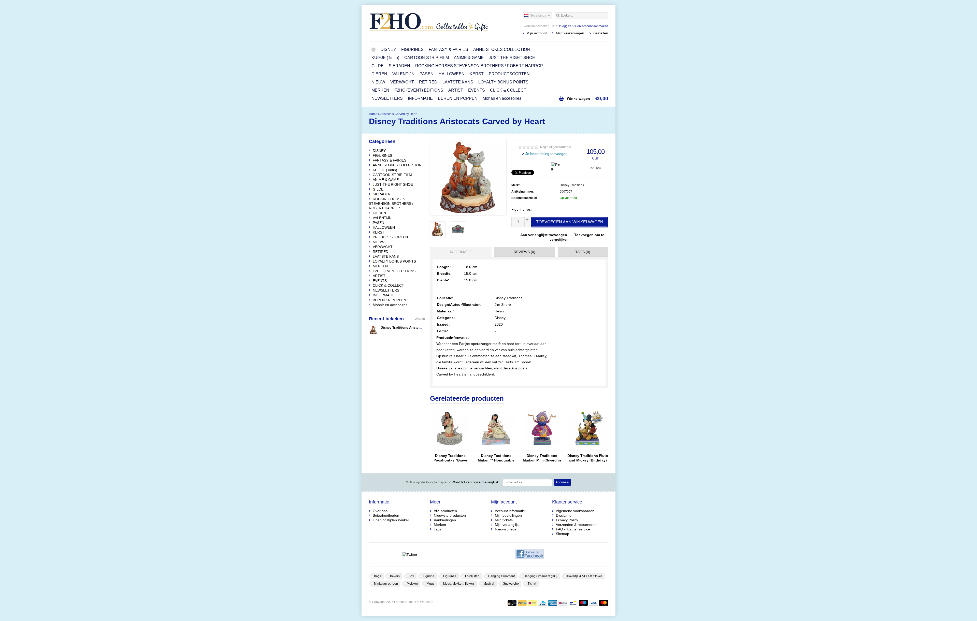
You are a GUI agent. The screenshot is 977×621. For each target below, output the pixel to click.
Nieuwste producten (450, 515)
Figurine (428, 576)
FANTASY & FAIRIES (448, 49)
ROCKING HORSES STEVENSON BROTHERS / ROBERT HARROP (479, 66)
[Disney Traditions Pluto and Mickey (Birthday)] (587, 448)
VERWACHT (402, 82)
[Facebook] (529, 554)
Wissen (420, 319)
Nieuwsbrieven (507, 529)
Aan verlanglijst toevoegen (544, 235)
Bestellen (600, 33)
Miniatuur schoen (386, 583)
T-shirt (532, 583)
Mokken (412, 583)
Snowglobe (511, 583)
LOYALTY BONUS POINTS (503, 82)
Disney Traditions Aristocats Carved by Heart (416, 327)
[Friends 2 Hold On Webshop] (429, 23)
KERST (477, 74)
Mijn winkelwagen (570, 33)
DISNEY (388, 49)
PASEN (427, 74)
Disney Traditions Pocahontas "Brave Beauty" (450, 458)
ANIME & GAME (469, 57)
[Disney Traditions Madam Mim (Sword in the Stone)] (542, 448)
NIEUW (378, 82)
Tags (437, 529)
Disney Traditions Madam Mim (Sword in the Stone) (542, 458)
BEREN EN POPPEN (458, 98)
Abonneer (562, 482)
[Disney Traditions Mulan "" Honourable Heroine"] (496, 448)
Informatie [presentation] (461, 252)
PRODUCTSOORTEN (509, 74)
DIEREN (379, 74)
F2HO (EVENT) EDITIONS (418, 90)
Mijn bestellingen (508, 515)
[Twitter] (410, 554)
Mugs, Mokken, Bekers (459, 583)
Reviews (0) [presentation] (524, 252)
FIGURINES (412, 49)
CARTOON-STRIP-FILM (426, 57)
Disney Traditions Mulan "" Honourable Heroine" (496, 458)
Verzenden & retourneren (576, 525)
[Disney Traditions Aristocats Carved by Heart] (437, 236)
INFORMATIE (420, 98)
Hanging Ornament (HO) (540, 576)
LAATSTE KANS (457, 82)
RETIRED (428, 82)
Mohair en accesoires (502, 98)
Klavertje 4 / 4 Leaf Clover (584, 576)
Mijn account (536, 33)
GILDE (377, 66)
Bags (377, 576)
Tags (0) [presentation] (582, 252)
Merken (440, 525)
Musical (488, 583)
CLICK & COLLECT (508, 90)
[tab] (459, 252)
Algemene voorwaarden (575, 511)
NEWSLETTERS (387, 98)
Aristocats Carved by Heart (398, 114)
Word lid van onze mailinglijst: (452, 482)
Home (373, 50)
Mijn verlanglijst (507, 525)
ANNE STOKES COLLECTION (501, 49)
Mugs (430, 583)
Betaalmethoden (386, 515)
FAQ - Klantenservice (573, 529)
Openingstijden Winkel (391, 520)
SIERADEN (399, 66)
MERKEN (380, 90)
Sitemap (562, 534)
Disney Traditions (572, 185)
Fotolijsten (472, 576)
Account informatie (510, 511)
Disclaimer (564, 515)
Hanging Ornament (501, 576)
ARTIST (455, 90)
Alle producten (445, 511)
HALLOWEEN (452, 74)
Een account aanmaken (591, 26)
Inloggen (565, 26)
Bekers (395, 576)
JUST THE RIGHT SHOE (512, 57)
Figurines (449, 576)
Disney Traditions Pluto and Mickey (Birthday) (587, 458)
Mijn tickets (504, 520)
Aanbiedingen (445, 520)
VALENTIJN (403, 74)
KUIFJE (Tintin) (385, 57)
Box (411, 576)
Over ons (380, 511)
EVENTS (476, 90)
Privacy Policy (567, 520)
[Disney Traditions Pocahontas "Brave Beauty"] (450, 448)
